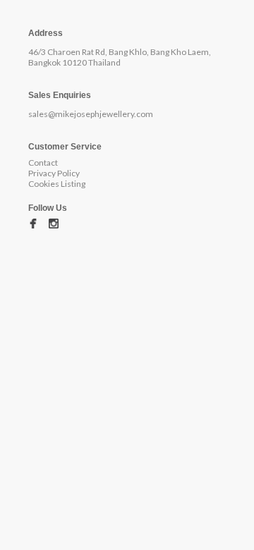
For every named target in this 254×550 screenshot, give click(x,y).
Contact (43, 162)
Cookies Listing (56, 183)
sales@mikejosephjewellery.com (90, 114)
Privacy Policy (54, 173)
